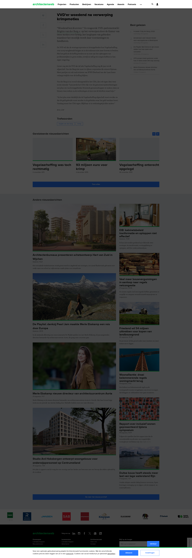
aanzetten (111, 554)
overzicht (69, 554)
